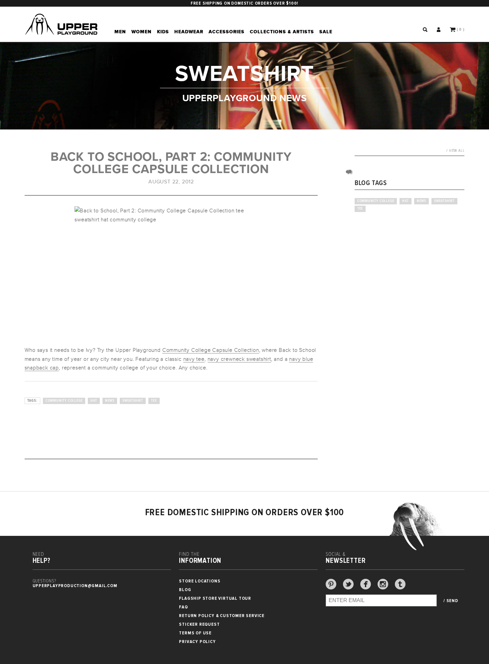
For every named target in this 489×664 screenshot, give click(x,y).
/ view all (455, 151)
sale (325, 31)
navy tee (194, 359)
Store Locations (199, 581)
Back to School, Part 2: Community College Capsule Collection (171, 163)
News (109, 400)
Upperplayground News (244, 98)
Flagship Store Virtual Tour (215, 598)
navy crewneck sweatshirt (239, 359)
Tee (154, 400)
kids (163, 31)
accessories (226, 31)
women (141, 31)
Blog (185, 589)
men (120, 31)
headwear (188, 31)
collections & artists (282, 31)
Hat (93, 400)
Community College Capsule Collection (210, 350)
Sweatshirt (132, 400)
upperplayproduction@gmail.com (75, 585)
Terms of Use (195, 633)
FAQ (183, 607)
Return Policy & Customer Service (221, 615)
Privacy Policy (197, 641)
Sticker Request (199, 624)
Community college (64, 400)
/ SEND (450, 600)
